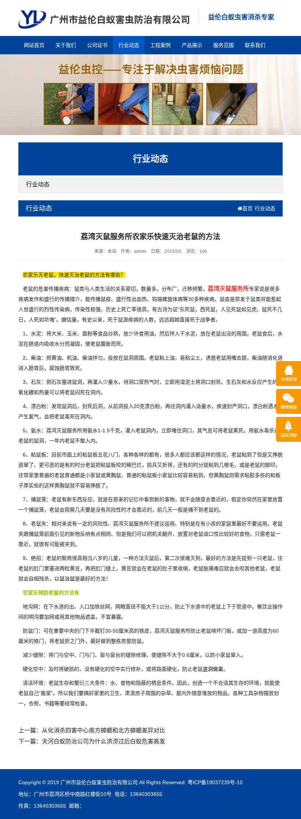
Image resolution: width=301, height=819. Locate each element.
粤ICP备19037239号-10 (215, 782)
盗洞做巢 (213, 669)
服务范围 (223, 45)
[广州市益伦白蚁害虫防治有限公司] (103, 19)
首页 (247, 208)
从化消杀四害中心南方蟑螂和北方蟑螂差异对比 (103, 730)
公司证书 (97, 45)
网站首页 (34, 45)
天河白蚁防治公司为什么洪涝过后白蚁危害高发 (103, 741)
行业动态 (129, 45)
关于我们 (65, 45)
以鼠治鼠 (64, 579)
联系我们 (255, 45)
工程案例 (160, 45)
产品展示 (192, 45)
